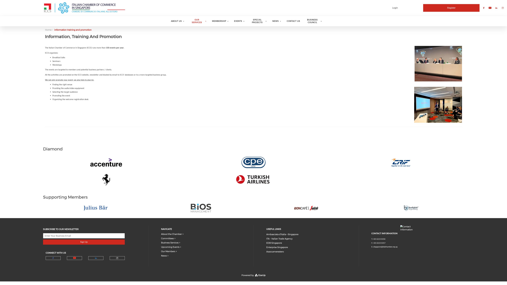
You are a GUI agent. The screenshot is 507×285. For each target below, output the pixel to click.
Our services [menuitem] (197, 21)
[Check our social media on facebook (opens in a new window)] (53, 258)
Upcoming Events (170, 247)
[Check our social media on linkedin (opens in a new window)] (96, 258)
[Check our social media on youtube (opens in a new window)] (74, 258)
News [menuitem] (275, 21)
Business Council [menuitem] (312, 21)
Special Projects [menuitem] (257, 21)
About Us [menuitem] (176, 21)
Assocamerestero (275, 251)
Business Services (170, 242)
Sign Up (84, 242)
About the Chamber (171, 234)
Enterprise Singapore (277, 247)
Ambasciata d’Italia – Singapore (282, 234)
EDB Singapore (274, 243)
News (164, 256)
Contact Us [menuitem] (293, 21)
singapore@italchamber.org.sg (385, 247)
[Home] (84, 8)
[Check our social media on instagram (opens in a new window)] (117, 258)
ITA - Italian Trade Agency (279, 239)
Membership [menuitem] (219, 21)
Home (48, 30)
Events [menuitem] (238, 21)
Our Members (168, 251)
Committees (167, 238)
